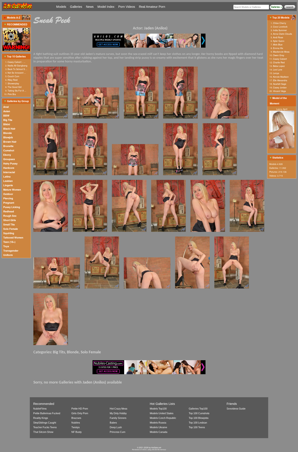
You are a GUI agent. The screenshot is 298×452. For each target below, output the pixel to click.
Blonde (7, 133)
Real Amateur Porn (152, 6)
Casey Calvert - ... (16, 61)
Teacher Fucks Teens (45, 427)
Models (61, 6)
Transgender (10, 250)
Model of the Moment (278, 100)
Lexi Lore (277, 69)
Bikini (6, 124)
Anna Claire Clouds (282, 33)
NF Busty (76, 432)
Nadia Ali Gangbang (17, 65)
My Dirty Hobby (118, 413)
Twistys (75, 427)
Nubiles (75, 422)
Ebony (7, 155)
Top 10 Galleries (16, 56)
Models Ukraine (158, 427)
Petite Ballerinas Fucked (46, 413)
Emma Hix (278, 48)
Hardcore (8, 168)
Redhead (8, 211)
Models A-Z (13, 17)
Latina (7, 176)
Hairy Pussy (10, 163)
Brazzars (76, 418)
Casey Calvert (280, 58)
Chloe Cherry (279, 23)
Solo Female (10, 229)
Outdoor (8, 194)
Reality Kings (40, 418)
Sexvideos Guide (236, 408)
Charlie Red (279, 62)
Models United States (161, 413)
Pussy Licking (11, 207)
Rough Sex (9, 216)
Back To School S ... (17, 69)
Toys (6, 246)
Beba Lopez (279, 66)
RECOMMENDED (17, 24)
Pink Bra (12, 94)
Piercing (8, 198)
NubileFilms (40, 408)
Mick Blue (277, 44)
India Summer (280, 30)
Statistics (277, 157)
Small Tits (9, 224)
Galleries (76, 6)
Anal (6, 107)
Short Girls (9, 220)
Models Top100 (158, 408)
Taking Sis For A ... (17, 90)
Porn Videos (126, 6)
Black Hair (9, 128)
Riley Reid (13, 79)
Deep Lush (116, 427)
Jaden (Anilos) (155, 28)
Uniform (8, 255)
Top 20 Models (281, 17)
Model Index (105, 6)
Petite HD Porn (79, 408)
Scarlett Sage (279, 83)
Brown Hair (9, 141)
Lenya (276, 73)
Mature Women (12, 189)
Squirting (8, 233)
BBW (6, 115)
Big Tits (7, 120)
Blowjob (8, 137)
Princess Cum (117, 432)
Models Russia (158, 422)
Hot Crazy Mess (118, 408)
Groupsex (9, 159)
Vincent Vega (279, 91)
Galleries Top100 (198, 408)
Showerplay (13, 83)
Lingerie (8, 185)
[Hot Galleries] (17, 9)
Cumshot (8, 150)
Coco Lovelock (280, 26)
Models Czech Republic (163, 418)
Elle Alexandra (280, 80)
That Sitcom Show (43, 432)
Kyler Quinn (278, 40)
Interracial (9, 172)
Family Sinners (118, 418)
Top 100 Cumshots (199, 413)
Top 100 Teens (197, 427)
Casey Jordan (280, 87)
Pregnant (8, 202)
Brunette (8, 146)
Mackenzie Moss (281, 51)
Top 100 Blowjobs (198, 418)
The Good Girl (15, 87)
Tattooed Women (13, 237)
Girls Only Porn (79, 413)
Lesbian (8, 181)
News (90, 6)
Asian (6, 111)
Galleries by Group (18, 101)
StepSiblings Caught (44, 422)
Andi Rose (278, 37)
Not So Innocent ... (17, 72)
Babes (113, 422)
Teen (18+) (9, 242)
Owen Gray (278, 55)
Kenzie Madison (281, 76)
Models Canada (158, 432)
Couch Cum (13, 76)
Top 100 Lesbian (198, 422)
